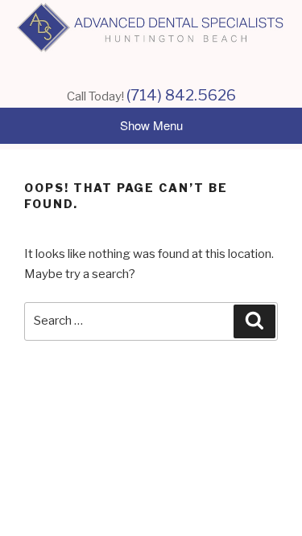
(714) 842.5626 (181, 95)
